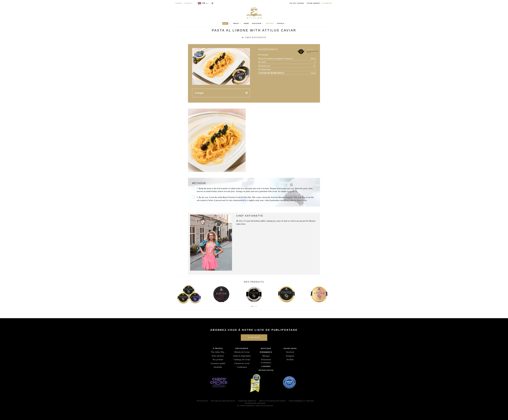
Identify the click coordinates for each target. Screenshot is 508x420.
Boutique (266, 348)
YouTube (290, 359)
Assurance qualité (217, 363)
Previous (178, 293)
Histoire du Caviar (242, 352)
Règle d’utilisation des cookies (272, 401)
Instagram (290, 355)
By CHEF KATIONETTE (254, 37)
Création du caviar (242, 363)
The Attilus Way (217, 352)
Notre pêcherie (218, 355)
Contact (188, 3)
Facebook (290, 352)
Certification (242, 367)
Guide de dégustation (242, 355)
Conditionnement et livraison (301, 401)
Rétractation (266, 370)
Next (330, 293)
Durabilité (218, 367)
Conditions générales (247, 401)
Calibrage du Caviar (242, 359)
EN (204, 3)
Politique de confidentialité (223, 401)
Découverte (241, 348)
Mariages (266, 355)
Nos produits (218, 359)
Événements (266, 352)
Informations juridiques (255, 403)
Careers (266, 366)
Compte (179, 3)
